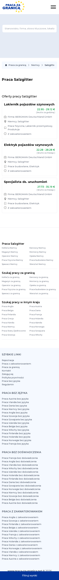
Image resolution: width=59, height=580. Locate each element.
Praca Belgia (7, 310)
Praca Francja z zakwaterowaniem (20, 534)
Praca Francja (35, 314)
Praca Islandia (35, 323)
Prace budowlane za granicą (42, 289)
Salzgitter (23, 121)
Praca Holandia (36, 318)
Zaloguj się (7, 374)
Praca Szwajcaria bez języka (17, 419)
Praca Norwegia (36, 327)
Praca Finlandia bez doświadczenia (20, 478)
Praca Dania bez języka (14, 405)
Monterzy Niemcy (37, 252)
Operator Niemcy (10, 256)
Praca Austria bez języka (15, 398)
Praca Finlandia (9, 314)
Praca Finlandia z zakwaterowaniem (21, 524)
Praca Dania (35, 310)
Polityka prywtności (13, 377)
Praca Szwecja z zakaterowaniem (20, 520)
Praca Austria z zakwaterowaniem (20, 558)
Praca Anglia (7, 306)
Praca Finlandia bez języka (16, 433)
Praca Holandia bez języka (16, 436)
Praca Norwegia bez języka (16, 440)
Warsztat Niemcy (37, 264)
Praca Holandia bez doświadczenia (20, 475)
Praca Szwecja (8, 335)
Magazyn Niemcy (10, 252)
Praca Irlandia (8, 323)
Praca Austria (35, 306)
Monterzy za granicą (39, 281)
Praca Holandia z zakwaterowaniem (21, 541)
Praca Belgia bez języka (14, 426)
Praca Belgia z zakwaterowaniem (20, 527)
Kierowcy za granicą (38, 277)
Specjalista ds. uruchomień (25, 182)
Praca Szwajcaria (37, 331)
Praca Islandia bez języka (15, 423)
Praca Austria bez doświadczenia (20, 503)
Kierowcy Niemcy (37, 248)
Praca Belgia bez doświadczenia (19, 499)
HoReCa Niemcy (9, 248)
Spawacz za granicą (11, 293)
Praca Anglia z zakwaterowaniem (20, 517)
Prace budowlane (18, 166)
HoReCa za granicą (10, 277)
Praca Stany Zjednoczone (14, 331)
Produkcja (14, 129)
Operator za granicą (11, 285)
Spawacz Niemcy (9, 264)
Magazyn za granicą (11, 281)
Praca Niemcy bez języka (15, 409)
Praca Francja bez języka (15, 443)
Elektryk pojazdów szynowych (28, 145)
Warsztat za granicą (38, 293)
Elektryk (34, 166)
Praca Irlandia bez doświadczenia (20, 465)
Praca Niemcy (8, 327)
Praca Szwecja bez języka (15, 416)
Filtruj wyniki (29, 575)
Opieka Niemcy (36, 256)
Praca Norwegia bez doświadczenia (21, 489)
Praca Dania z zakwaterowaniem (20, 545)
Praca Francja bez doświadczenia (20, 458)
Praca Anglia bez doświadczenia (19, 461)
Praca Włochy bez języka (15, 430)
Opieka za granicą (37, 285)
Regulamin (8, 384)
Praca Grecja (8, 318)
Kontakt (6, 370)
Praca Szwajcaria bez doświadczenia (21, 485)
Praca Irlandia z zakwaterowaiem (20, 552)
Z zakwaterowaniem (19, 133)
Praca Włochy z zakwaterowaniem (21, 538)
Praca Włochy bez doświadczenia (20, 468)
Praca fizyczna (16, 126)
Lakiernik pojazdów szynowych (29, 104)
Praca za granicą (17, 65)
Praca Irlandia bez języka (15, 402)
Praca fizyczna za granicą (13, 289)
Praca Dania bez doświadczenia (19, 482)
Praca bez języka (11, 381)
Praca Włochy (35, 335)
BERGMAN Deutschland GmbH (33, 116)
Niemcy (35, 65)
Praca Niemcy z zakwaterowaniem (21, 555)
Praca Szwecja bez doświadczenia (20, 496)
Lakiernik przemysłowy (38, 126)
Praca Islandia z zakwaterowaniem (21, 531)
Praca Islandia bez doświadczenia (20, 472)
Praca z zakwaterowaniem (16, 363)
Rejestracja (8, 360)
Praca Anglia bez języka (14, 412)
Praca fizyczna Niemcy (12, 260)
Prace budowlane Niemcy (41, 260)
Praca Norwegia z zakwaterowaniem (22, 548)
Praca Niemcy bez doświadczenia (20, 492)
